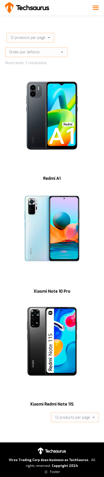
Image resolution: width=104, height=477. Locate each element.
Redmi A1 (52, 178)
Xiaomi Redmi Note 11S (52, 404)
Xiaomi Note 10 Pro (52, 291)
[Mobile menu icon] (95, 8)
